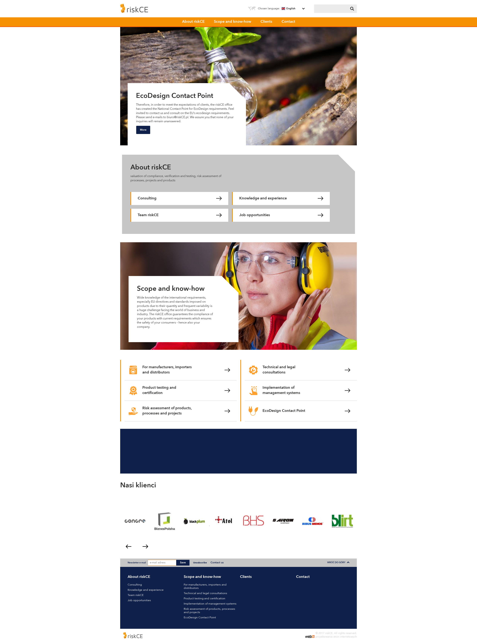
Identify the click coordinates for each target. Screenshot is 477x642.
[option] (238, 86)
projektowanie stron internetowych (336, 636)
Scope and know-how (232, 22)
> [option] (209, 526)
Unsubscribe (200, 563)
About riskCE (193, 22)
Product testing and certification (159, 390)
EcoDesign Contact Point (284, 411)
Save (183, 562)
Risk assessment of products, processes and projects (167, 410)
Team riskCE (148, 215)
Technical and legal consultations (279, 369)
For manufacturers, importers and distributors (167, 369)
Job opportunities (254, 215)
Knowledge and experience (263, 198)
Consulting (147, 198)
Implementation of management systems (281, 390)
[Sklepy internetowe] (310, 637)
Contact (288, 22)
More (143, 130)
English (290, 8)
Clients (266, 22)
